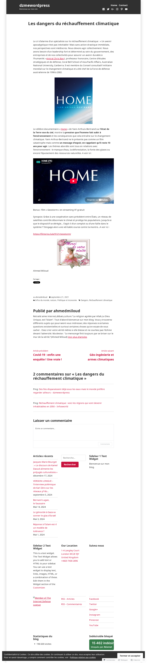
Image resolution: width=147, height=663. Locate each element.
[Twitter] (108, 9)
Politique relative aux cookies (83, 657)
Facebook (94, 598)
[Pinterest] (121, 9)
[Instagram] (117, 9)
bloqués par (102, 645)
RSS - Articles (67, 598)
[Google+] (112, 9)
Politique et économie (67, 300)
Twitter (93, 604)
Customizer (39, 587)
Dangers (84, 300)
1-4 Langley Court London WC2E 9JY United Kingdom (70, 554)
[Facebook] (104, 9)
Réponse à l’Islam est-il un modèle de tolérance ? (45, 528)
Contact (123, 5)
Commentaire (105, 444)
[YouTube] (126, 9)
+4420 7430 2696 (69, 560)
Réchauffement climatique (100, 300)
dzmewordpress (34, 5)
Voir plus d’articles (77, 336)
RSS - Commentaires (71, 604)
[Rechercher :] (73, 458)
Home (114, 5)
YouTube (93, 625)
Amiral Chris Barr (55, 58)
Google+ (93, 609)
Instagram (94, 614)
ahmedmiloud (41, 297)
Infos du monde (42, 300)
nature (53, 300)
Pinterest (94, 620)
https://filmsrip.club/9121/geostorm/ (52, 233)
